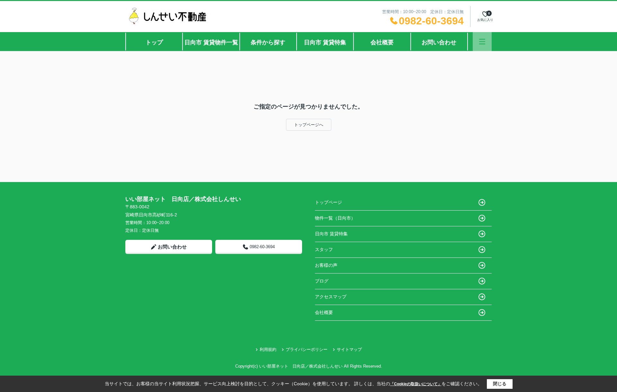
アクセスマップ (330, 296)
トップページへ (308, 124)
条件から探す (268, 42)
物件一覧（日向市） (335, 218)
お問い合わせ (439, 42)
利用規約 (268, 349)
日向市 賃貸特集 (325, 42)
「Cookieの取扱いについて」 (416, 384)
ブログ (321, 280)
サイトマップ (349, 349)
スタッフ (324, 249)
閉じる (499, 383)
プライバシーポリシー (306, 349)
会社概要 (382, 42)
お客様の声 (326, 265)
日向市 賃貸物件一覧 (211, 42)
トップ (154, 42)
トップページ (328, 202)
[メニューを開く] (482, 41)
